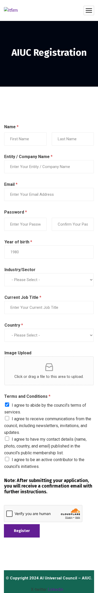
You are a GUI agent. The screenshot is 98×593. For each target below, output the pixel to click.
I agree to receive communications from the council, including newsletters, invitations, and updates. (47, 425)
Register (22, 530)
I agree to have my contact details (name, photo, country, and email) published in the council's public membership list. (45, 446)
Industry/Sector (20, 269)
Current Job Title (22, 297)
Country (13, 325)
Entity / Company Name (28, 156)
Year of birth (18, 241)
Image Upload (17, 352)
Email (11, 184)
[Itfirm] (11, 10)
